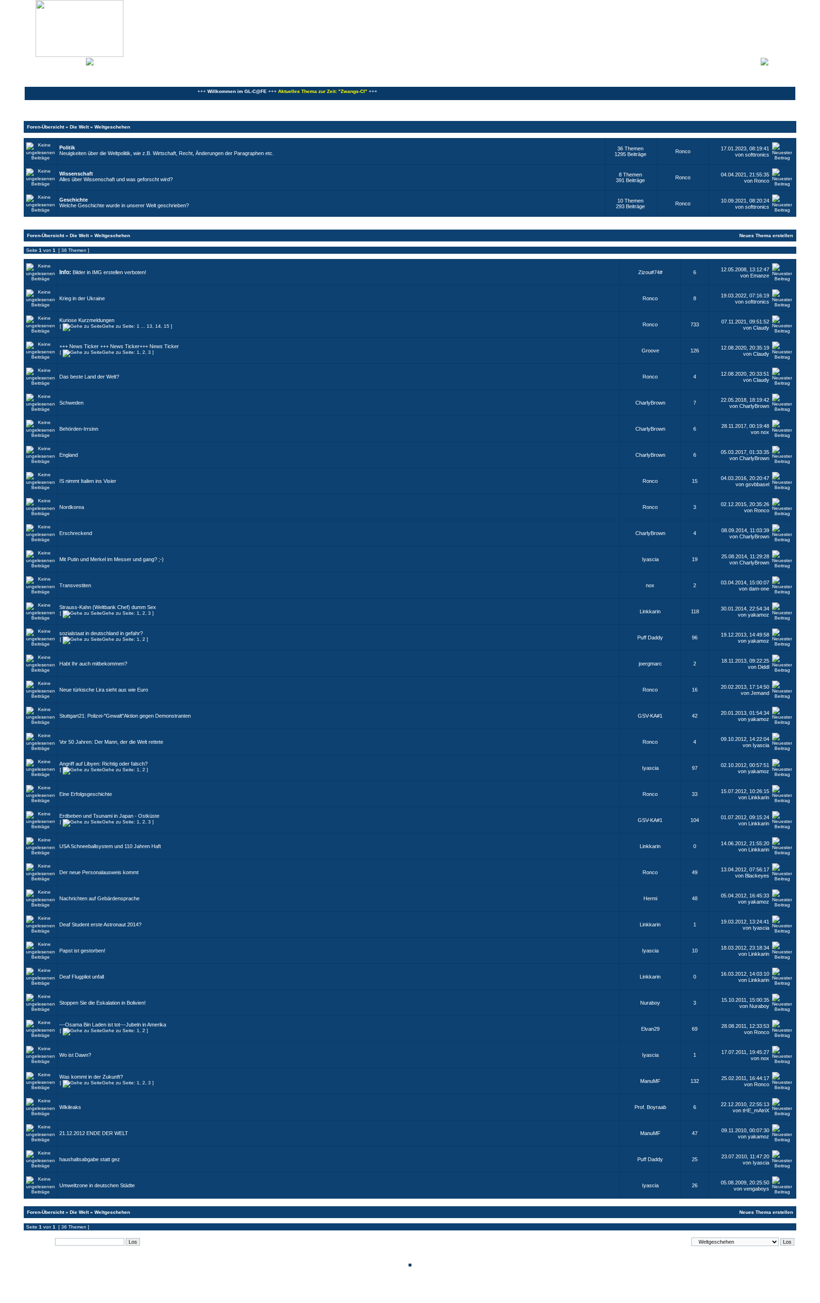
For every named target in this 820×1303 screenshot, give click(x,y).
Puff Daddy (650, 637)
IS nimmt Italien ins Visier (87, 481)
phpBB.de (443, 1295)
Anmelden (782, 61)
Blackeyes (757, 875)
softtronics (757, 154)
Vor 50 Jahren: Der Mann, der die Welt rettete (111, 742)
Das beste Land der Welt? (89, 376)
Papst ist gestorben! (82, 950)
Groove (650, 350)
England (68, 455)
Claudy (761, 328)
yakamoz (758, 615)
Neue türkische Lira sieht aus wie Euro (103, 690)
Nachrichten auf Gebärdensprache (99, 898)
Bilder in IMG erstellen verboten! (109, 272)
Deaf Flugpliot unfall (81, 977)
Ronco (682, 151)
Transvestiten (75, 585)
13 (149, 326)
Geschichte (73, 200)
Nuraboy (650, 1003)
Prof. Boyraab (650, 1107)
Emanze (759, 275)
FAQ (59, 61)
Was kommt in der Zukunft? (91, 1077)
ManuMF (650, 1081)
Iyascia (650, 559)
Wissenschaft (76, 173)
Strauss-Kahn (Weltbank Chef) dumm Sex (107, 607)
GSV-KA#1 (650, 716)
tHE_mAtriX (756, 1110)
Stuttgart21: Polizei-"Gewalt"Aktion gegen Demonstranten (125, 716)
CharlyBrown (650, 403)
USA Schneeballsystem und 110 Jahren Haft (110, 846)
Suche (75, 61)
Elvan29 (650, 1029)
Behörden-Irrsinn (78, 429)
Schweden (71, 403)
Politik (67, 147)
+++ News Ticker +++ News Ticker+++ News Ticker (119, 346)
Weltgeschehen (112, 126)
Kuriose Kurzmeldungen (86, 320)
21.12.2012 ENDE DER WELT (93, 1133)
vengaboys (756, 1189)
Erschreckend (75, 533)
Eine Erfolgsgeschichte (85, 794)
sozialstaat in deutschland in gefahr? (101, 633)
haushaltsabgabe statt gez (89, 1159)
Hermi (650, 898)
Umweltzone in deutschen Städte (97, 1185)
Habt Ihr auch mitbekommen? (93, 663)
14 (158, 326)
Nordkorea (71, 507)
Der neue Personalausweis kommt (99, 872)
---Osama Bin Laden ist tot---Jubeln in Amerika (112, 1024)
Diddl (763, 667)
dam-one (759, 588)
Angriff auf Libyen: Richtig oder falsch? (103, 764)
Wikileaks (70, 1107)
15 (166, 326)
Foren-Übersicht (45, 126)
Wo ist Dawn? (75, 1055)
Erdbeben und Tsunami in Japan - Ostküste (109, 816)
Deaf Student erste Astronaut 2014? (100, 924)
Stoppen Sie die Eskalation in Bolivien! (102, 1003)
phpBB (377, 1290)
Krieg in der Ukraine (82, 298)
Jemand (760, 693)
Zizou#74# (650, 272)
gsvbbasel (757, 484)
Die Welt (79, 126)
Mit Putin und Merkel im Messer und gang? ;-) (111, 559)
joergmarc (650, 663)
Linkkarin (650, 611)
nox (765, 432)
